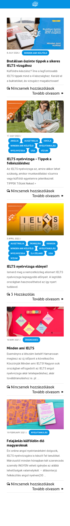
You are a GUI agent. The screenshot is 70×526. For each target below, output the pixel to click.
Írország (35, 243)
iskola (47, 141)
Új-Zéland (37, 253)
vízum (44, 150)
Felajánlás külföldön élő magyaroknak (25, 443)
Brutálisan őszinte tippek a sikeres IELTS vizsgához (33, 63)
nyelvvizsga (18, 150)
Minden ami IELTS (20, 348)
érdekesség (31, 340)
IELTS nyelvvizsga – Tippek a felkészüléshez (29, 161)
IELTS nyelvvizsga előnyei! (27, 266)
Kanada (51, 243)
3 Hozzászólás (23, 294)
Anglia (15, 141)
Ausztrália (31, 141)
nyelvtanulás (47, 145)
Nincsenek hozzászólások (32, 88)
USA (33, 150)
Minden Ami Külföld (35, 53)
